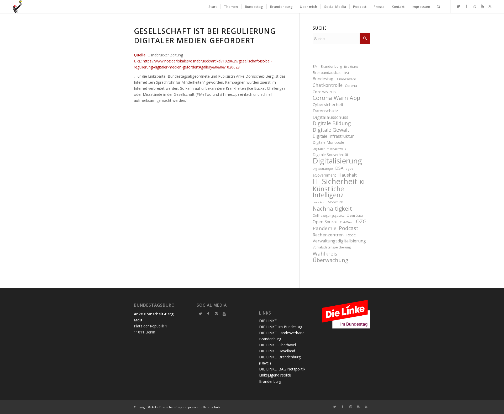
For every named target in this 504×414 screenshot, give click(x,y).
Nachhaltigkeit (332, 208)
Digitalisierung (337, 161)
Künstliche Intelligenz (328, 192)
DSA (339, 168)
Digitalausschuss (330, 117)
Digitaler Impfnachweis (329, 149)
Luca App (319, 202)
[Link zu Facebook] (466, 6)
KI (362, 182)
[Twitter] (200, 314)
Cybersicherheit (328, 104)
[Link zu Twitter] (459, 6)
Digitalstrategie (323, 169)
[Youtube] (224, 314)
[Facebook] (208, 314)
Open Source (325, 222)
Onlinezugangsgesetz (328, 215)
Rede (351, 234)
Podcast (348, 228)
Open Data (355, 215)
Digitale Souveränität (330, 154)
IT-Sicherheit (335, 181)
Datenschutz (325, 111)
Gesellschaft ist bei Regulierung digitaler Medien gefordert (205, 35)
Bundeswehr (346, 79)
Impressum (193, 407)
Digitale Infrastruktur (333, 136)
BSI (346, 73)
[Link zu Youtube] (482, 6)
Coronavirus (324, 91)
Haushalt (347, 175)
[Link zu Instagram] (474, 6)
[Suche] (438, 6)
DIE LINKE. (268, 320)
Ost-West (347, 222)
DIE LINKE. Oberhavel (277, 344)
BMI (315, 66)
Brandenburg (331, 66)
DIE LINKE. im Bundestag (280, 326)
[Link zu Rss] (490, 6)
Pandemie (325, 228)
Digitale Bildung (332, 123)
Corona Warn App (336, 98)
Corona (351, 85)
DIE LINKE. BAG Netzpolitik (282, 369)
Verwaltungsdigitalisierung (339, 241)
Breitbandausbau (327, 72)
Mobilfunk (335, 202)
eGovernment (324, 175)
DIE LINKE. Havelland (277, 350)
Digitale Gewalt (331, 130)
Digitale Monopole (328, 142)
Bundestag (323, 79)
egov (349, 168)
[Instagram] (216, 314)
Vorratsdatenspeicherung (332, 247)
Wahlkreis (325, 254)
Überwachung (330, 260)
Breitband (351, 66)
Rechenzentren (328, 235)
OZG (361, 222)
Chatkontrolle (328, 85)
